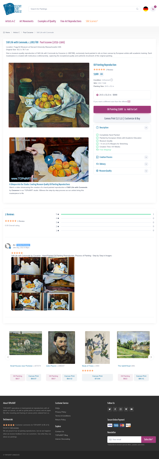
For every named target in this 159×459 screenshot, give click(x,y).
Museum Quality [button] (105, 171)
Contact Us (59, 431)
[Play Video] (48, 159)
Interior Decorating (62, 439)
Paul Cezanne (28, 32)
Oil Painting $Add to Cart (122, 109)
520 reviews (14, 428)
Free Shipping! (105, 150)
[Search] (137, 8)
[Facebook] (115, 409)
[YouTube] (131, 409)
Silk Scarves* (92, 21)
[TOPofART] (12, 8)
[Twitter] (109, 409)
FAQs (57, 408)
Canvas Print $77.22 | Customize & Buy (122, 118)
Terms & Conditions (63, 416)
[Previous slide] (8, 357)
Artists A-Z (10, 21)
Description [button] (104, 127)
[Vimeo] (126, 409)
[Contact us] (129, 101)
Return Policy (60, 420)
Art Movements (26, 21)
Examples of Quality (47, 21)
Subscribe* (148, 439)
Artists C (16, 32)
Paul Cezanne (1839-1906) (52, 42)
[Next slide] (151, 357)
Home (8, 32)
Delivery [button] (103, 164)
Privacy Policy (60, 412)
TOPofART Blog (61, 435)
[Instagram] (120, 409)
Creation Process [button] (106, 157)
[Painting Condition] (111, 80)
